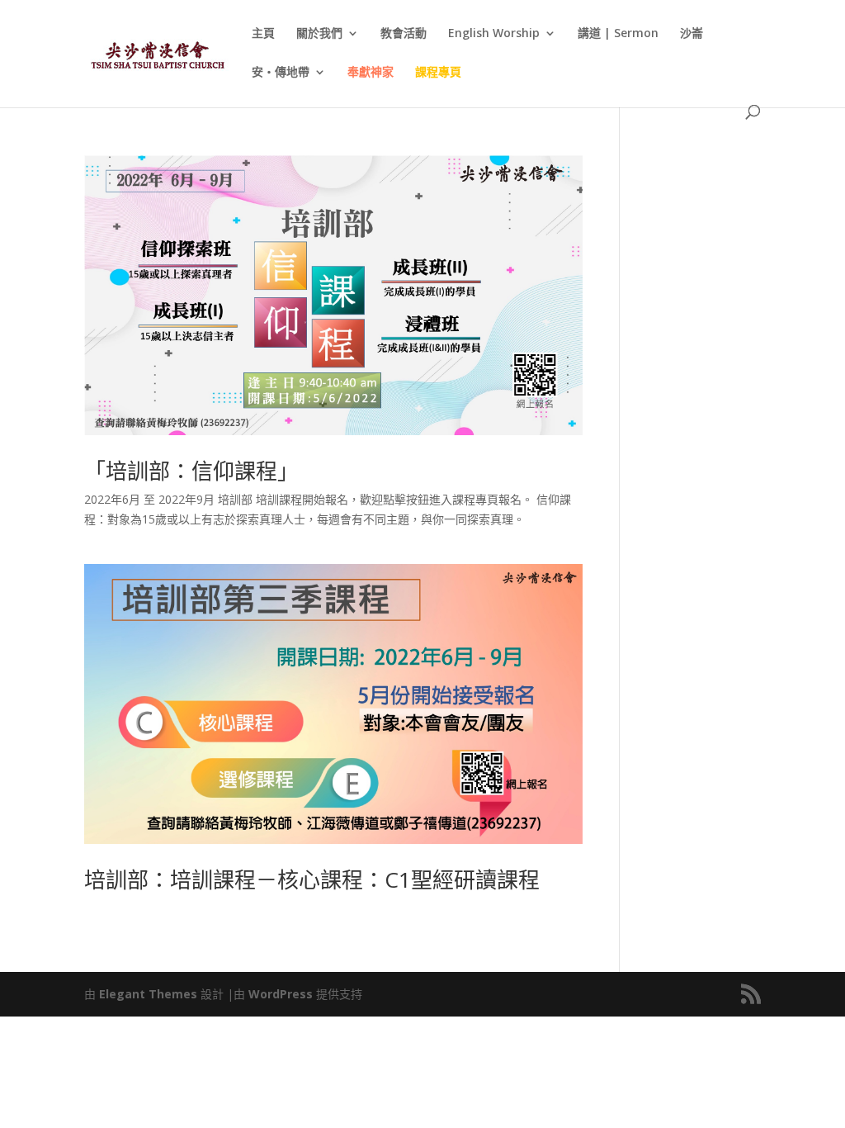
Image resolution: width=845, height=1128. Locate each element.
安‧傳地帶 (280, 72)
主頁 (263, 33)
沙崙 (691, 33)
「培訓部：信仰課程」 (191, 471)
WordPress (280, 994)
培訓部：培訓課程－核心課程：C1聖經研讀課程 (312, 879)
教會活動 (403, 33)
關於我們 (319, 33)
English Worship (494, 33)
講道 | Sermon (618, 33)
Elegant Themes (148, 994)
